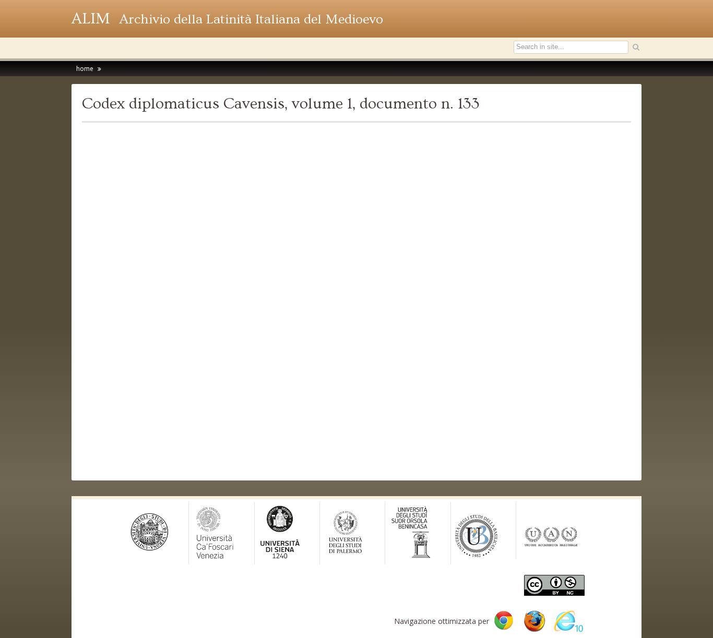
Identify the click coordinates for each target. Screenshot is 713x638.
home (84, 68)
